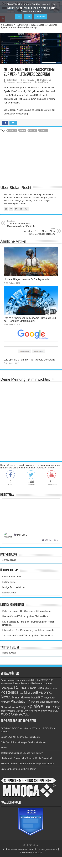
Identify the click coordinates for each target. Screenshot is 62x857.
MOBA (32, 130)
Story (56, 707)
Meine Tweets (9, 652)
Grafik (32, 688)
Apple (12, 680)
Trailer (4, 710)
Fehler (35, 683)
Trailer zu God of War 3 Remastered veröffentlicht (21, 224)
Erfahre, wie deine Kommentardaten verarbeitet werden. (28, 467)
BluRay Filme (9, 582)
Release (40, 701)
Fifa (42, 683)
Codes (19, 680)
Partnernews (22, 25)
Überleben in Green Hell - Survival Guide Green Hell (26, 758)
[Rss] (24, 845)
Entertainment (6, 684)
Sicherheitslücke (9, 707)
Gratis (40, 687)
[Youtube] (34, 845)
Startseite (7, 25)
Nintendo (18, 697)
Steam (47, 706)
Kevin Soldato (9, 621)
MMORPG (45, 692)
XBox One (9, 714)
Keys (54, 688)
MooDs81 (22, 535)
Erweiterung (22, 683)
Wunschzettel (9, 592)
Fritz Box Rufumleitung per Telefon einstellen (32, 630)
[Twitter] (30, 845)
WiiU (26, 711)
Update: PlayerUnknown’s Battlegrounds (26, 279)
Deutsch (26, 680)
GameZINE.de (9, 559)
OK (18, 16)
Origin (27, 698)
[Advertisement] (31, 159)
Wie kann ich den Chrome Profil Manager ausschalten (27, 763)
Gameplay (7, 688)
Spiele (43, 130)
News (6, 697)
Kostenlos (9, 692)
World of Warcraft (48, 710)
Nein (28, 16)
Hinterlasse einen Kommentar (19, 82)
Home (4, 747)
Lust (22, 130)
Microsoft (31, 692)
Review (49, 702)
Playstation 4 (20, 701)
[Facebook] (27, 845)
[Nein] (57, 11)
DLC (33, 680)
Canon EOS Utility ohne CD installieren (31, 611)
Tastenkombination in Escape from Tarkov (22, 753)
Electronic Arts (45, 680)
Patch (34, 697)
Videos (19, 710)
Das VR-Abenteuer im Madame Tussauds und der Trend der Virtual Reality (30, 319)
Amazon (5, 680)
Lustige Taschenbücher (13, 587)
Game (48, 683)
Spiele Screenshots (12, 576)
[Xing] (37, 845)
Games (12, 130)
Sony (22, 707)
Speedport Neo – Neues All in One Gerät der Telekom (39, 231)
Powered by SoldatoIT (31, 852)
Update (11, 711)
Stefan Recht (12, 80)
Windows (32, 711)
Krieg (21, 693)
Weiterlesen (40, 16)
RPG (57, 701)
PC (40, 697)
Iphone (47, 688)
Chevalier (6, 635)
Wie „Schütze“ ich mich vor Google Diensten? (29, 359)
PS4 (33, 701)
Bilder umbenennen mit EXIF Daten (18, 769)
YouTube (24, 714)
